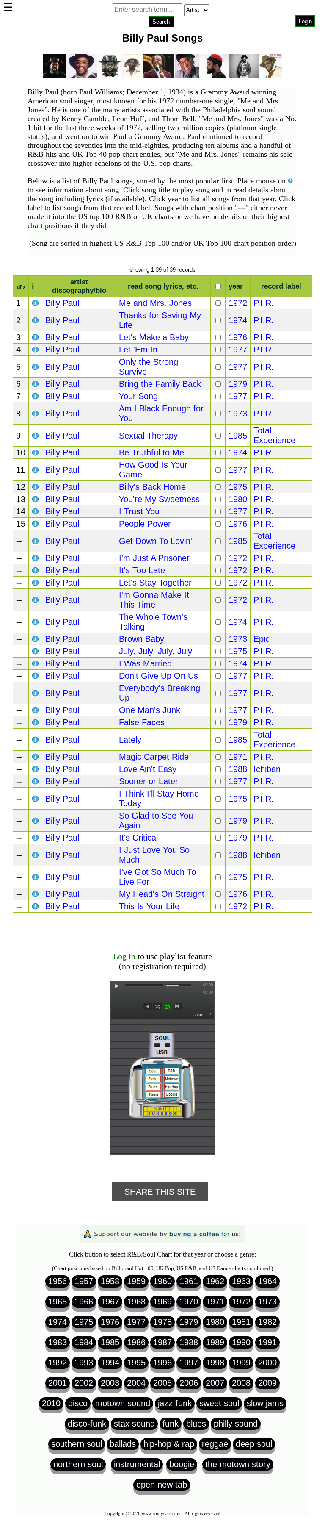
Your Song (138, 396)
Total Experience (274, 435)
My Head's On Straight (161, 894)
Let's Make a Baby (154, 337)
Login (305, 21)
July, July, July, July (155, 651)
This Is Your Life (149, 906)
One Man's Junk (149, 710)
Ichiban (267, 769)
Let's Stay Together (155, 582)
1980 (238, 499)
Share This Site (160, 1191)
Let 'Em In (138, 349)
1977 (238, 349)
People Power (145, 523)
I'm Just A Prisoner (154, 558)
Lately (130, 739)
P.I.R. (263, 303)
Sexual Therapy (148, 435)
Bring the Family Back (160, 384)
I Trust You (139, 511)
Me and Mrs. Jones (155, 303)
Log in (124, 956)
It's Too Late (142, 570)
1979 (238, 384)
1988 (238, 769)
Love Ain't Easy (147, 769)
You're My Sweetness (159, 499)
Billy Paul (62, 303)
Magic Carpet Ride (154, 756)
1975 (238, 486)
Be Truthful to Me (151, 452)
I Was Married (145, 663)
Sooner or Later (148, 781)
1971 (238, 756)
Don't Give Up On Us (158, 675)
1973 (238, 413)
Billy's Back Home (152, 486)
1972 (238, 303)
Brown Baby (141, 639)
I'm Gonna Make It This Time (154, 599)
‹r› (20, 286)
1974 (238, 320)
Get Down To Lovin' (155, 541)
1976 (238, 337)
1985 (238, 435)
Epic (261, 639)
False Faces (142, 722)
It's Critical (138, 837)
